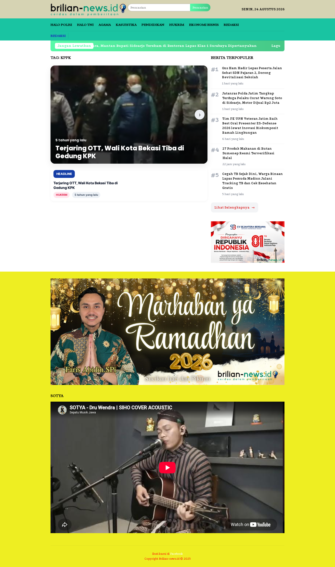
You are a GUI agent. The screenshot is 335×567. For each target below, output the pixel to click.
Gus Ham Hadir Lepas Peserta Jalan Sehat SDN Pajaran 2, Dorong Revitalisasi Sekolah (252, 72)
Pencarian (200, 7)
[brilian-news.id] (89, 9)
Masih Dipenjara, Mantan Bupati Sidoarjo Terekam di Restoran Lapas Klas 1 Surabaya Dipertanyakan (133, 46)
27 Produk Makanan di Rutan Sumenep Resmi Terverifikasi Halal (248, 153)
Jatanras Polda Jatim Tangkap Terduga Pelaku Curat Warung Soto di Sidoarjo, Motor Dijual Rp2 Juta (252, 98)
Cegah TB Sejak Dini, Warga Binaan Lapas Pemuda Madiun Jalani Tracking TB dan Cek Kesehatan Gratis (252, 181)
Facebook (176, 553)
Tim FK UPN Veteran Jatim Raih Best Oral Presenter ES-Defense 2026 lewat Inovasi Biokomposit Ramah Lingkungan (250, 125)
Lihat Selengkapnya (234, 207)
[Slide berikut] (200, 114)
